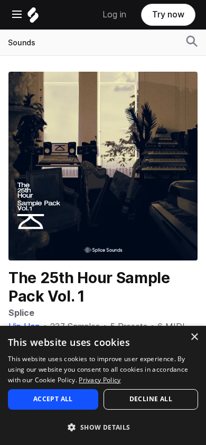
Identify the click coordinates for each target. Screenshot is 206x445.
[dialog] (103, 385)
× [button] (194, 337)
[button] (103, 427)
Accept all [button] (53, 398)
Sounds (21, 42)
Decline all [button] (150, 398)
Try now (168, 14)
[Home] (33, 17)
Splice (21, 313)
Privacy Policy (99, 379)
